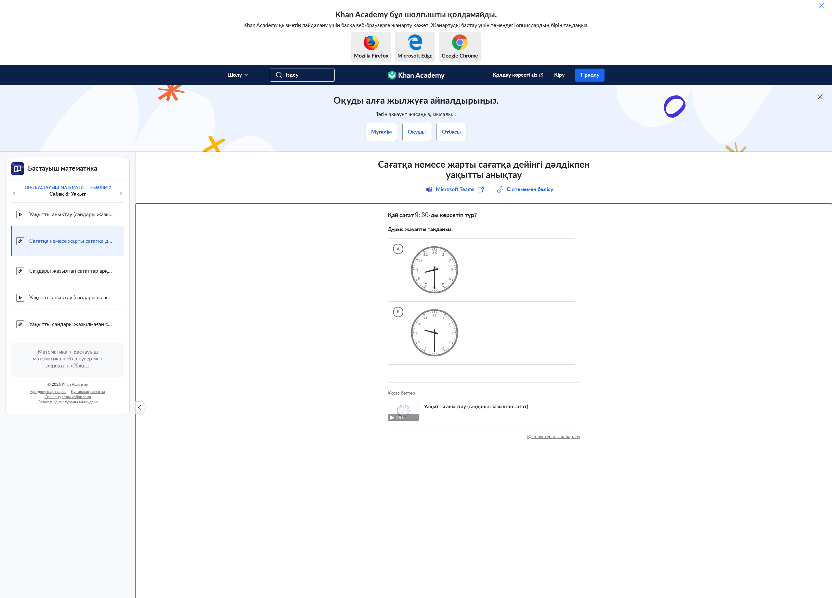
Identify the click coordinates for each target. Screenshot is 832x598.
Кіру (559, 75)
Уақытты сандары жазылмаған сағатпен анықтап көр (71, 324)
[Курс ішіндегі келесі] (120, 194)
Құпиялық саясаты (88, 392)
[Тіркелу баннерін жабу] (820, 96)
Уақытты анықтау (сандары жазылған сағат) (71, 214)
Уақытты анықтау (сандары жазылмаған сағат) (71, 297)
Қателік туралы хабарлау (553, 437)
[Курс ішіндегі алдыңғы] (14, 194)
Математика (52, 352)
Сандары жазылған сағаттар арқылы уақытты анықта (71, 271)
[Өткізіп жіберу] (821, 5)
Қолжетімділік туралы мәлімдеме (67, 402)
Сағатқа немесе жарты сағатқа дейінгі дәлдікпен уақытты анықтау (71, 241)
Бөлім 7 (102, 187)
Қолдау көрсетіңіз (515, 75)
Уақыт (81, 365)
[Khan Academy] (416, 75)
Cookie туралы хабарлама (68, 397)
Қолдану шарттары (48, 392)
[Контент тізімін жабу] (140, 407)
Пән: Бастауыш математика (55, 187)
